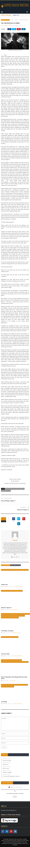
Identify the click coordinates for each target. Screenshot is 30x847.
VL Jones (5, 25)
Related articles (6, 565)
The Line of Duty (5, 653)
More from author (15, 565)
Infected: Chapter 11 (23, 509)
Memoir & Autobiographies (22, 684)
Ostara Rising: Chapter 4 (8, 500)
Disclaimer (15, 844)
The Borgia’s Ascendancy (7, 630)
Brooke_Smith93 (19, 586)
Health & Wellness (12, 660)
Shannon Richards (17, 655)
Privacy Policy (25, 843)
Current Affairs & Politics (12, 617)
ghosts (7, 488)
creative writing (20, 488)
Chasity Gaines (16, 632)
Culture (19, 660)
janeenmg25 (15, 609)
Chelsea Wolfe (18, 703)
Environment (4, 660)
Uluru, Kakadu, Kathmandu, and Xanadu (15, 793)
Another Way (4, 584)
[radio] (12, 481)
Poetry (13, 684)
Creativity (4, 569)
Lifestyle (26, 569)
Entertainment (15, 590)
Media (21, 590)
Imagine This (16, 15)
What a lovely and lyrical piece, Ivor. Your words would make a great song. (15, 790)
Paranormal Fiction (6, 490)
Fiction (21, 569)
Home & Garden (5, 686)
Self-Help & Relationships (13, 569)
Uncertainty (4, 701)
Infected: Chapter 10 (6, 607)
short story (12, 488)
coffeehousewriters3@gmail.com (9, 810)
